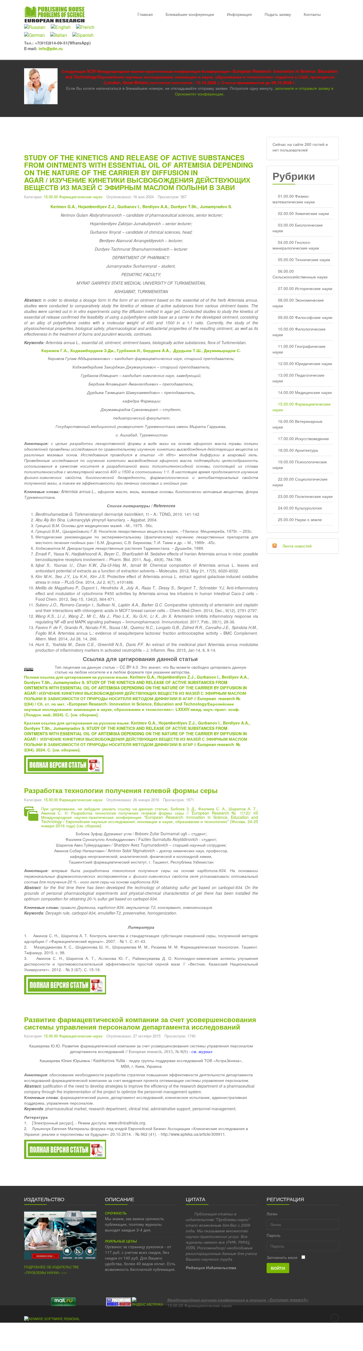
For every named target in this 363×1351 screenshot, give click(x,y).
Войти (278, 1268)
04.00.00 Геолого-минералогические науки (296, 245)
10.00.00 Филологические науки (299, 331)
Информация (239, 14)
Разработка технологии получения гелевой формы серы (121, 790)
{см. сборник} (89, 825)
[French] (87, 27)
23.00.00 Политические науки (305, 496)
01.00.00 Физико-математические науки (294, 198)
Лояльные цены (121, 1241)
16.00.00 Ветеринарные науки (297, 424)
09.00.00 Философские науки (305, 317)
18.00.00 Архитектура (298, 450)
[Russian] (37, 27)
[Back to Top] (335, 1318)
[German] (36, 35)
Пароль (273, 1235)
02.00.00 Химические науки (303, 213)
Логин (272, 1213)
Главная (145, 14)
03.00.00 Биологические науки (298, 227)
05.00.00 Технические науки (304, 259)
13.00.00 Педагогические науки (298, 377)
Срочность (116, 1213)
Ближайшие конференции (190, 14)
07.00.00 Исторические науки (305, 288)
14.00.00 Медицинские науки (305, 392)
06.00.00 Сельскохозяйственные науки (300, 274)
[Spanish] (85, 35)
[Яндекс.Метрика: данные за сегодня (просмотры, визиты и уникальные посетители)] (147, 1302)
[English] (63, 27)
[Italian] (60, 35)
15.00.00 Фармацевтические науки (73, 196)
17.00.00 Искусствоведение (303, 438)
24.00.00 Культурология (300, 508)
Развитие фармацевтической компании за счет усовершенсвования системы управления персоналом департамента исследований (140, 1023)
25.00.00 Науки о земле (300, 519)
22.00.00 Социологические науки (300, 481)
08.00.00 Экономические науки (298, 302)
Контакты (312, 14)
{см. (75, 714)
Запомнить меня (282, 1257)
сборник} (88, 714)
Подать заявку (278, 14)
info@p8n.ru (51, 48)
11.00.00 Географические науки (299, 349)
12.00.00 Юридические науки (305, 363)
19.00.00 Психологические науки (300, 464)
